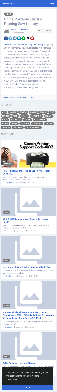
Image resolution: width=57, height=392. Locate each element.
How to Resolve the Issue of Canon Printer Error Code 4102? (27, 172)
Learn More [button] (12, 379)
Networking (39, 120)
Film (52, 112)
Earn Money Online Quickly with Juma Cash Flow (27, 267)
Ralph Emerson (10, 276)
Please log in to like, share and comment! (18, 97)
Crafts (23, 112)
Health (48, 116)
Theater (6, 127)
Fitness (5, 116)
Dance (33, 112)
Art (4, 112)
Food (15, 116)
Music (8, 14)
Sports (49, 124)
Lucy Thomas (9, 183)
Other (5, 124)
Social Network (9, 3)
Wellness (18, 127)
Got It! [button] (27, 387)
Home (4, 120)
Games (24, 116)
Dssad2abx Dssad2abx (19, 30)
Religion (25, 124)
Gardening (36, 116)
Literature (16, 120)
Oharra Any (8, 231)
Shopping (37, 124)
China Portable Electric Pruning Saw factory (23, 44)
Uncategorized (33, 127)
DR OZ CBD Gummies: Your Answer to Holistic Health (25, 220)
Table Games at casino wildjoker (19, 363)
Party (14, 124)
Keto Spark (8, 327)
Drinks (43, 112)
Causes (12, 112)
